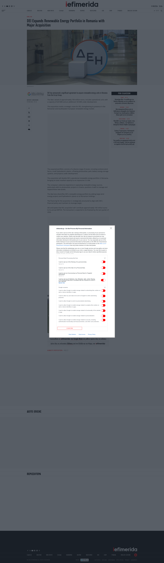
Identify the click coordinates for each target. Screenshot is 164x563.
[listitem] (82, 258)
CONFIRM (70, 328)
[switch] (103, 262)
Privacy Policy (91, 334)
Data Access (82, 334)
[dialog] (82, 281)
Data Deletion (72, 334)
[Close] (111, 228)
